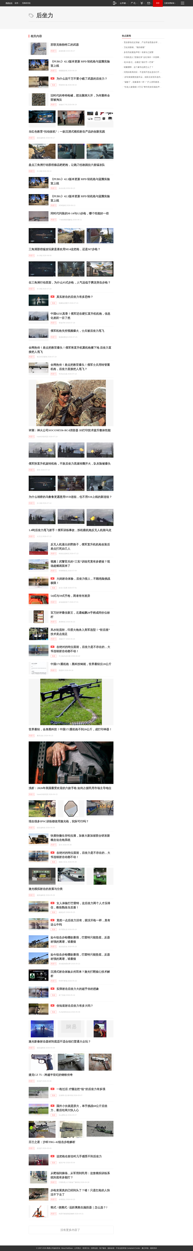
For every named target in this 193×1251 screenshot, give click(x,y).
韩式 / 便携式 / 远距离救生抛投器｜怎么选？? (79, 1207)
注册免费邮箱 (169, 3)
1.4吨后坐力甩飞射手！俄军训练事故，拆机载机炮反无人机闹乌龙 (70, 530)
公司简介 (77, 1248)
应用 (16, 3)
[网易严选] (134, 3)
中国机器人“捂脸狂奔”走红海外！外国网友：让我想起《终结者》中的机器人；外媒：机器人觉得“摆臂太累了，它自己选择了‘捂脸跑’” (144, 57)
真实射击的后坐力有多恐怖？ (75, 296)
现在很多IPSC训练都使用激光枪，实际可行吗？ (59, 821)
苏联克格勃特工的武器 (65, 44)
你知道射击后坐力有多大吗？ (75, 1005)
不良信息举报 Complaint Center (128, 1248)
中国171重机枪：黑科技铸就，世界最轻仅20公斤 (81, 664)
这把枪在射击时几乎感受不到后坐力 (79, 1156)
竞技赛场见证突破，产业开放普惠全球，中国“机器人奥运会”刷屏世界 (144, 42)
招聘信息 (94, 1248)
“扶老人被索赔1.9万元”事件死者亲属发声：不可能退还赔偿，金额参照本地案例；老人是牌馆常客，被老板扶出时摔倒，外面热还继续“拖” (144, 87)
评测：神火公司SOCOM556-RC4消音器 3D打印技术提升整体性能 (70, 430)
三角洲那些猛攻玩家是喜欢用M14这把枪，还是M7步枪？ (64, 249)
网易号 (53, 51)
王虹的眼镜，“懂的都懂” (134, 47)
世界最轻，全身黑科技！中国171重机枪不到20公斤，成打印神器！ (70, 729)
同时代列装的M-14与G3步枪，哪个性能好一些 (80, 213)
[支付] (142, 3)
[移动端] (115, 3)
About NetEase (67, 1248)
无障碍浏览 (26, 3)
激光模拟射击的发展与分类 (46, 888)
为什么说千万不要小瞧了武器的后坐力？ (82, 78)
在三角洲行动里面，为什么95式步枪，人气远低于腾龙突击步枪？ (70, 282)
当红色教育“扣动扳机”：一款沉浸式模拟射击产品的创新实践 (67, 131)
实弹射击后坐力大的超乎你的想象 (78, 988)
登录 (158, 3)
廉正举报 (145, 1248)
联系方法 (86, 1248)
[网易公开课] (124, 3)
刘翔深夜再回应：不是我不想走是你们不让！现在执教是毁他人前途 (144, 72)
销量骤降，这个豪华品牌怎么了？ (138, 67)
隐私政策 (111, 1248)
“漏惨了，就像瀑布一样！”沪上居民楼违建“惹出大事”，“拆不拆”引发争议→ (144, 82)
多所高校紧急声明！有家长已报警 (138, 52)
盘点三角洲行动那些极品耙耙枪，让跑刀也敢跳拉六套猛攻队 (67, 164)
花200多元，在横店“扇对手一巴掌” (139, 62)
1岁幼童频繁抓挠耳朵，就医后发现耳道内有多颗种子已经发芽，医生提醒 (144, 77)
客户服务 (102, 1248)
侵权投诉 (153, 1248)
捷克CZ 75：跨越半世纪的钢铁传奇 (51, 1074)
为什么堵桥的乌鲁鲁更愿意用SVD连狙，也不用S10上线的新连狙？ (70, 496)
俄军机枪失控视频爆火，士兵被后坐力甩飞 (77, 330)
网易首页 (9, 3)
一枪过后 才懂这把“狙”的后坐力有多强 (81, 1089)
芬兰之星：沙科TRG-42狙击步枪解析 (52, 1142)
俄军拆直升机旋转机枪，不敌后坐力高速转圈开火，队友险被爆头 (70, 463)
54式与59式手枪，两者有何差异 (70, 595)
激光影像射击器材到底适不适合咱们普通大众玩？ (60, 1041)
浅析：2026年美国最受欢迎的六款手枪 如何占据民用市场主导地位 (70, 788)
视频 (53, 85)
